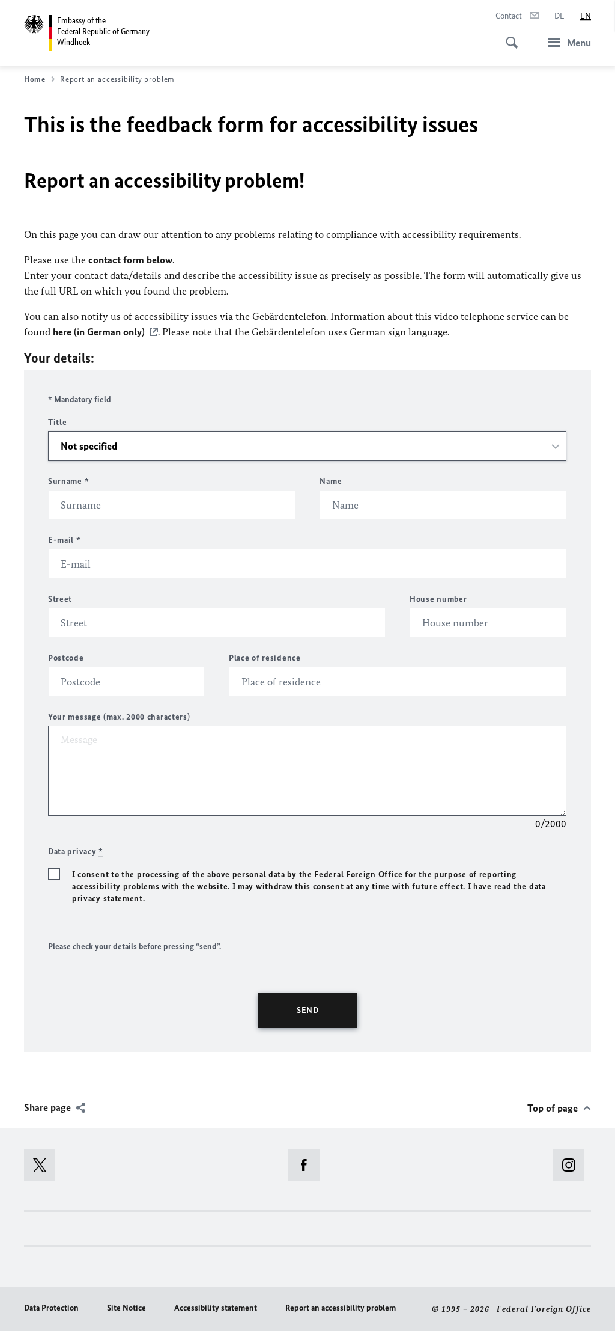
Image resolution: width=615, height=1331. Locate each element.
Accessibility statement (215, 1308)
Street (60, 599)
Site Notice (126, 1308)
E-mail (64, 540)
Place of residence (265, 658)
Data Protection (51, 1308)
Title (57, 422)
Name (331, 481)
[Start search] (508, 36)
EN (585, 16)
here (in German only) (99, 332)
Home (35, 79)
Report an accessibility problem (340, 1308)
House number (438, 599)
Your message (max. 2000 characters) (119, 717)
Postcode (66, 658)
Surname (68, 481)
